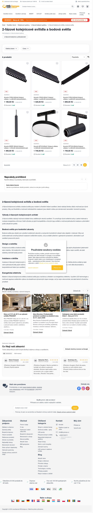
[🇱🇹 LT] (48, 501)
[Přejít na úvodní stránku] (10, 6)
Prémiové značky (82, 14)
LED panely (41, 432)
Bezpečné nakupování (26, 434)
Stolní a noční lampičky (44, 444)
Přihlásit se (77, 425)
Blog (21, 447)
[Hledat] (72, 6)
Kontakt (61, 424)
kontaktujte (30, 389)
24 (77, 165)
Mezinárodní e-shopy (26, 436)
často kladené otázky (29, 387)
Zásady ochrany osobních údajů (66, 412)
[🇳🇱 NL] (58, 501)
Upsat (75, 408)
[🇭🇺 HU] (43, 501)
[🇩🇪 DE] (28, 501)
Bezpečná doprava (7, 432)
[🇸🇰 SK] (78, 501)
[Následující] (85, 179)
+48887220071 (63, 435)
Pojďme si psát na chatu (64, 428)
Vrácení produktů (7, 435)
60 (85, 165)
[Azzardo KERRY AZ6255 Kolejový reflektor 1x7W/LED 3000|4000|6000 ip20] (16, 123)
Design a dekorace (43, 461)
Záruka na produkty (7, 440)
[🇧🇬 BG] (23, 501)
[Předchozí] (82, 179)
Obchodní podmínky (8, 450)
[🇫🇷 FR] (33, 501)
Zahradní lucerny (43, 447)
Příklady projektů (43, 471)
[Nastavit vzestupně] (88, 57)
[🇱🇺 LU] (53, 501)
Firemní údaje (24, 424)
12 (74, 165)
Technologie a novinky (44, 468)
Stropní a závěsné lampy (45, 427)
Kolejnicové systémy (24, 25)
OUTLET (39, 14)
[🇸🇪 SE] (73, 501)
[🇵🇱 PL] (63, 501)
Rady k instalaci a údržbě (45, 473)
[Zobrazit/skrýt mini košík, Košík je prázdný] (87, 6)
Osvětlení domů (7, 14)
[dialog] (45, 256)
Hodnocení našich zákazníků (25, 430)
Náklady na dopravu (8, 427)
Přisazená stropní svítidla (45, 435)
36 (81, 165)
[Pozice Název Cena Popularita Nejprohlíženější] (78, 57)
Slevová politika (24, 439)
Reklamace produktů (8, 437)
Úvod (3, 25)
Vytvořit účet (77, 428)
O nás (22, 427)
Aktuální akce (24, 442)
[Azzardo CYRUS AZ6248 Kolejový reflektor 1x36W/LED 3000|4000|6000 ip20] (75, 75)
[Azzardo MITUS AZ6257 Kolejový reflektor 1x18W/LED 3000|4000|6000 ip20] (46, 123)
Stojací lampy (42, 442)
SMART (31, 14)
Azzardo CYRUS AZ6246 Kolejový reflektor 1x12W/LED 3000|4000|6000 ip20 (15, 99)
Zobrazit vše (76, 291)
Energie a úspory (43, 466)
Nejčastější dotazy (7, 442)
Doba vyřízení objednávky (9, 447)
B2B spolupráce (24, 444)
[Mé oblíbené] (83, 6)
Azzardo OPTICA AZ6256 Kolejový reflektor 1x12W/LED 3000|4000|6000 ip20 (74, 148)
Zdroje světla (62, 14)
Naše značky (72, 14)
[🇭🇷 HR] (38, 501)
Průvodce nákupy (43, 463)
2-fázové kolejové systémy (38, 25)
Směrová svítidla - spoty (45, 430)
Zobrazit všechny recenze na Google (76, 349)
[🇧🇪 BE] (17, 501)
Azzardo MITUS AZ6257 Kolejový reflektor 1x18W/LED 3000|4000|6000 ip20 (46, 147)
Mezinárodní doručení (8, 445)
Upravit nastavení (33, 268)
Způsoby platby (6, 430)
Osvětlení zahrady (21, 14)
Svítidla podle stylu (50, 14)
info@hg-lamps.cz (64, 432)
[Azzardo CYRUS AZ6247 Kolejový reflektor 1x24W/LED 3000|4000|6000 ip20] (46, 75)
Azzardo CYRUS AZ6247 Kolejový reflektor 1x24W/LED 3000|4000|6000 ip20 (44, 99)
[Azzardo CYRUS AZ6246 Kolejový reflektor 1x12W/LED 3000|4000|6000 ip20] (16, 75)
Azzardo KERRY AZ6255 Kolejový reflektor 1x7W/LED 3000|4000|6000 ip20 (16, 147)
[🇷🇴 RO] (68, 501)
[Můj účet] (78, 6)
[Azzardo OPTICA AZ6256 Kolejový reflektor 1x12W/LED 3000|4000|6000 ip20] (75, 123)
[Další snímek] (87, 290)
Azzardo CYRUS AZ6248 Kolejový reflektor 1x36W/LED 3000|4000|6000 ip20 (74, 99)
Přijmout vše (57, 268)
